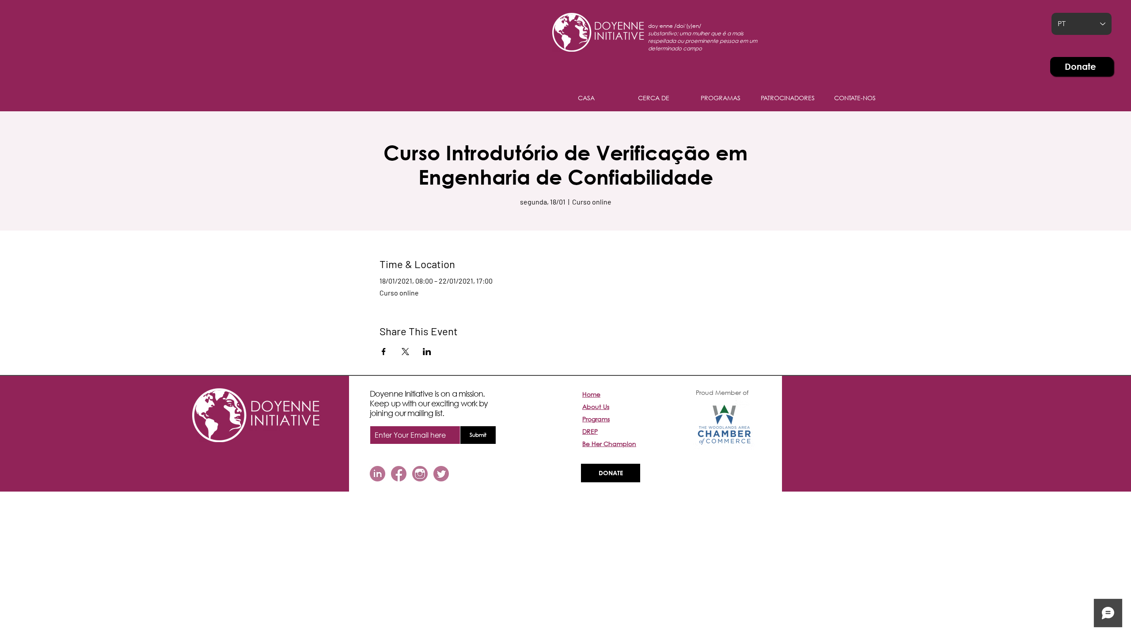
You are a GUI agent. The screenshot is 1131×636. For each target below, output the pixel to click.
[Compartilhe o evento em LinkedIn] (427, 351)
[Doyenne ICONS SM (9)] (398, 473)
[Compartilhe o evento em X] (405, 351)
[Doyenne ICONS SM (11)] (377, 473)
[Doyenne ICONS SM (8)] (420, 473)
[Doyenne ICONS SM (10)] (441, 473)
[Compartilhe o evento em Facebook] (384, 351)
